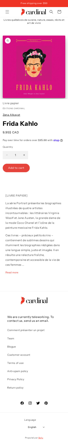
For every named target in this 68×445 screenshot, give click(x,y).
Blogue (11, 346)
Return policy (15, 387)
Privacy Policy (15, 379)
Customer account (18, 354)
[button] (7, 12)
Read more (11, 272)
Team (10, 338)
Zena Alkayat (11, 115)
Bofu (40, 437)
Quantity (8, 146)
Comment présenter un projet (25, 330)
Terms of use (15, 363)
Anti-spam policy (17, 371)
